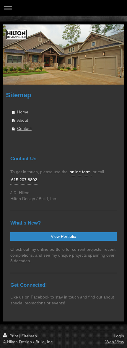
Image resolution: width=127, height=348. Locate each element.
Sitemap (29, 336)
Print (13, 336)
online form (80, 171)
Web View (114, 341)
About (22, 120)
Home (22, 112)
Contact (24, 128)
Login (119, 336)
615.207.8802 (24, 179)
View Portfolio (63, 236)
